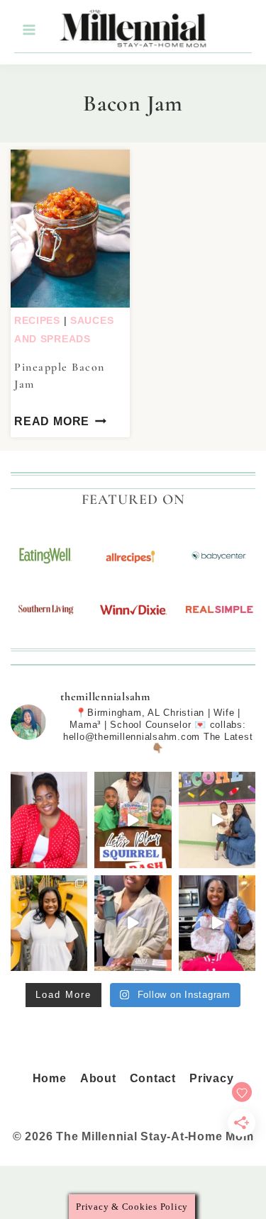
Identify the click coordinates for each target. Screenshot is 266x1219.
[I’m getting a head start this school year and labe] (217, 923)
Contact (153, 1078)
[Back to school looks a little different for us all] (49, 923)
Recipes (37, 320)
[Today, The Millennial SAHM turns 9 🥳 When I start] (49, 819)
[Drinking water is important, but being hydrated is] (132, 923)
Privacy (211, 1078)
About (98, 1078)
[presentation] (70, 229)
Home (50, 1078)
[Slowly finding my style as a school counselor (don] (217, 819)
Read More (51, 421)
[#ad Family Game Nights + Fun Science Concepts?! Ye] (132, 819)
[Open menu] (28, 30)
